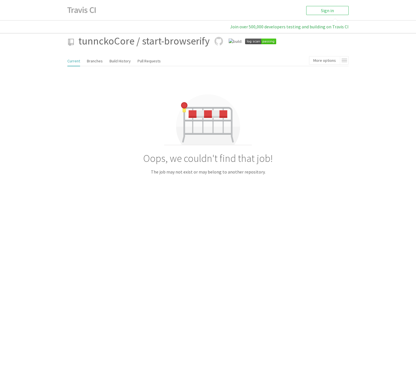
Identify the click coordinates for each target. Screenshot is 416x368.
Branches (95, 61)
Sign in (327, 10)
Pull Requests (149, 61)
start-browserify (176, 41)
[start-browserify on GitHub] (219, 41)
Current (73, 61)
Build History (120, 61)
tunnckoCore (106, 41)
